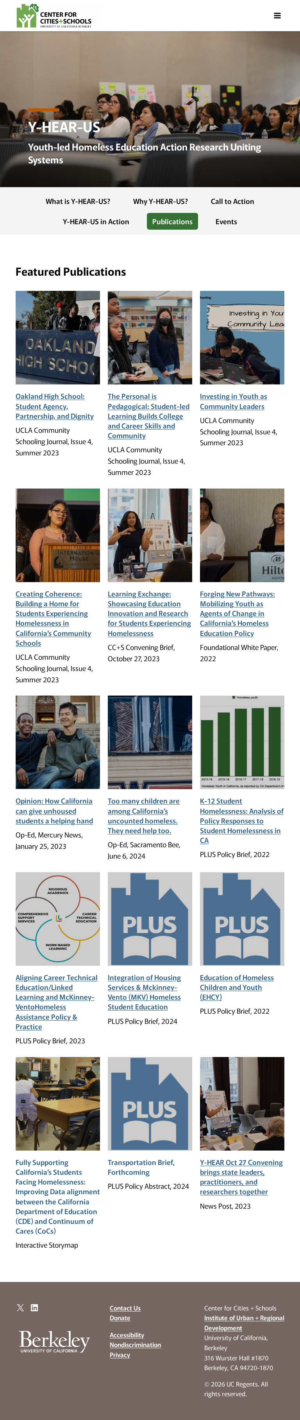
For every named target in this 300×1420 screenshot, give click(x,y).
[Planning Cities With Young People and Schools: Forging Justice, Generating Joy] (58, 337)
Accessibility (127, 1334)
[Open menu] (277, 15)
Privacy (120, 1354)
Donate (120, 1317)
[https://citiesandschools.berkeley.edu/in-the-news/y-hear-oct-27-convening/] (242, 1104)
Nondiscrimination (135, 1344)
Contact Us (125, 1307)
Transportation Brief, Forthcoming (141, 1167)
